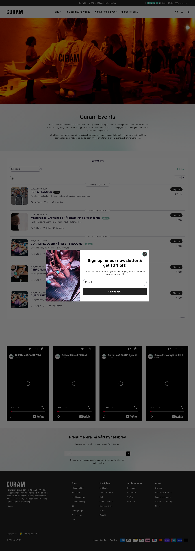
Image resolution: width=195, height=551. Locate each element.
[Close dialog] (144, 254)
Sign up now (114, 291)
